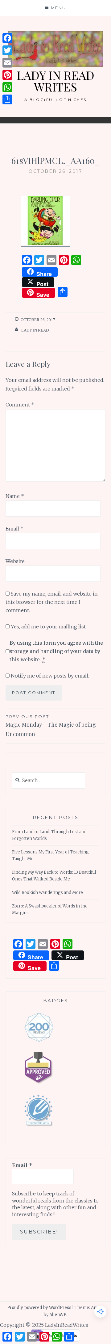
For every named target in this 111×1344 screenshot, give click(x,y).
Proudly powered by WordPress (39, 1307)
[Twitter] (7, 50)
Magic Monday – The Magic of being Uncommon (51, 726)
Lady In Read (35, 330)
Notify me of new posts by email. (50, 676)
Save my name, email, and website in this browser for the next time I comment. (52, 602)
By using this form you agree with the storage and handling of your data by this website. (56, 651)
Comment (20, 405)
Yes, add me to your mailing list (48, 626)
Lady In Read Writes (55, 81)
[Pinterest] (7, 75)
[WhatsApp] (7, 87)
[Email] (7, 62)
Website (15, 561)
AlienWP (57, 1314)
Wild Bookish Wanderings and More (47, 892)
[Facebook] (7, 38)
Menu (58, 7)
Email (14, 529)
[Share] (7, 99)
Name (15, 496)
